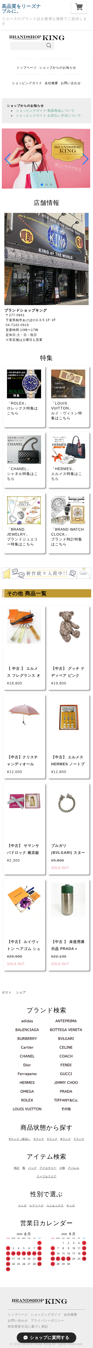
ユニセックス (55, 1205)
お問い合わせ (71, 83)
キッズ (70, 1205)
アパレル (73, 1167)
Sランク (39, 1138)
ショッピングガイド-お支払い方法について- (49, 115)
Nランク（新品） (20, 1138)
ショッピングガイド (27, 83)
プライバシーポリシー (47, 1320)
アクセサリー (48, 1167)
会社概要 (51, 83)
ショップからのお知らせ (57, 67)
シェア (21, 992)
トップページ (27, 67)
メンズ (22, 1205)
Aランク (52, 1138)
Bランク (65, 1138)
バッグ (32, 1167)
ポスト (7, 992)
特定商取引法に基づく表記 (28, 1326)
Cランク (79, 1138)
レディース (36, 1205)
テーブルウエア (47, 1176)
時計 (17, 1167)
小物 (62, 1167)
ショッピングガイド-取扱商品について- (46, 110)
